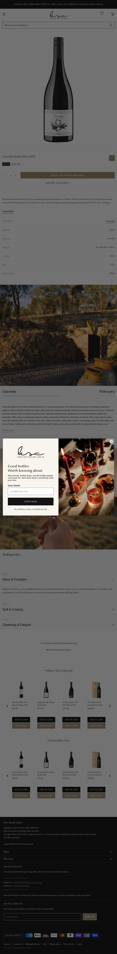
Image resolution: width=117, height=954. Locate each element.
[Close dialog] (111, 441)
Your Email (14, 485)
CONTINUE (30, 502)
